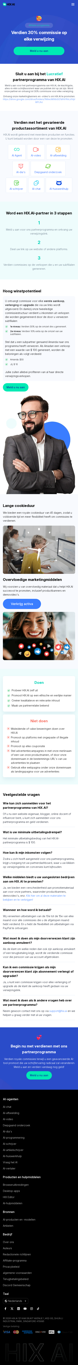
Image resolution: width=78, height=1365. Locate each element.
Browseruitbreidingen (16, 1184)
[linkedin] (18, 1308)
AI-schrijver (9, 1143)
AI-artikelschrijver (13, 1149)
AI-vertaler (9, 1168)
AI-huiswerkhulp (12, 1156)
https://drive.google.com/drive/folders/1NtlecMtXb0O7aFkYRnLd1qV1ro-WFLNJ (39, 100)
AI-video (8, 1119)
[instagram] (31, 1308)
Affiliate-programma (14, 1260)
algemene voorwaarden (17, 1272)
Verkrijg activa (22, 604)
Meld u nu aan (39, 50)
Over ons (8, 1242)
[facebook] (5, 1308)
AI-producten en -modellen (19, 1219)
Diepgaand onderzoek (16, 1125)
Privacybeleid (11, 1266)
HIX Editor (9, 1197)
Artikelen (8, 1225)
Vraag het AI (10, 1162)
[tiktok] (38, 1308)
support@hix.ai (58, 1010)
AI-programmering (13, 1137)
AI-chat (7, 1106)
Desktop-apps (11, 1190)
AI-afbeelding (11, 1113)
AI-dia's (7, 1131)
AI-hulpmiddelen (12, 1203)
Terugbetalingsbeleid (15, 1279)
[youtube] (25, 1308)
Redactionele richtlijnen (17, 1254)
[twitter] (12, 1308)
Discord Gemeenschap (16, 1285)
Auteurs (7, 1248)
